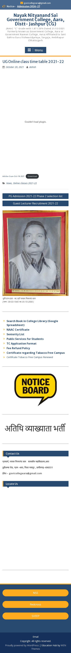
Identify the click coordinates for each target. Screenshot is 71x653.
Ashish (32, 67)
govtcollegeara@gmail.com (37, 3)
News (9, 183)
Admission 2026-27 (28, 6)
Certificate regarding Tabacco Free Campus (36, 353)
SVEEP (35, 616)
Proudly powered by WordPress (22, 645)
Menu (39, 50)
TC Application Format (21, 343)
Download (32, 176)
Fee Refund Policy (18, 348)
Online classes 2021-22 (25, 183)
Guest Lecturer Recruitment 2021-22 (35, 203)
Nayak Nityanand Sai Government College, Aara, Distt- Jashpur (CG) (35, 20)
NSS (35, 593)
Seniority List (15, 334)
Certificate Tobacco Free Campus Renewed (30, 357)
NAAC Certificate (18, 329)
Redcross (35, 604)
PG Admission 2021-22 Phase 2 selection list (35, 196)
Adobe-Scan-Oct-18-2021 (13, 176)
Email (35, 637)
